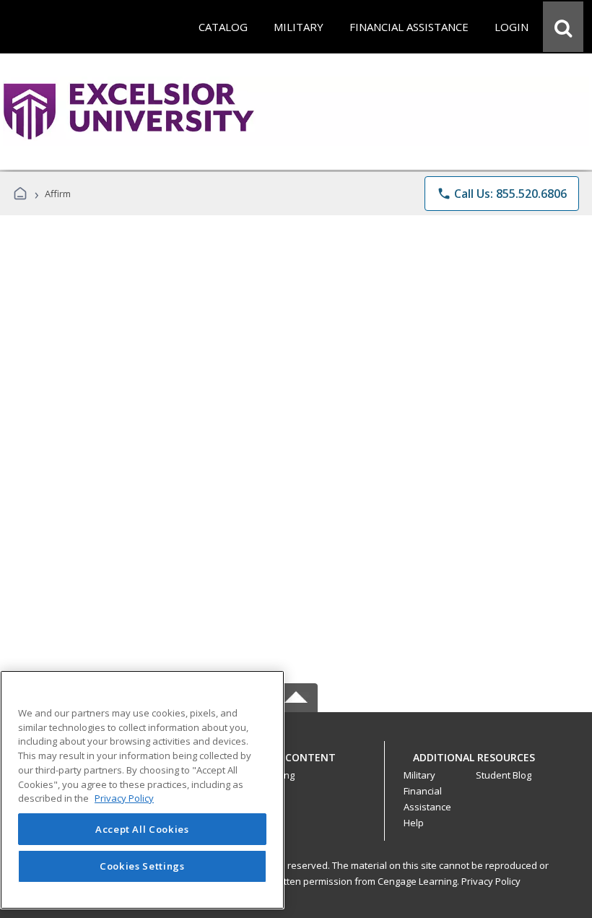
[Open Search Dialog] (563, 26)
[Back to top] (296, 765)
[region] (142, 789)
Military (419, 774)
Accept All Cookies (142, 829)
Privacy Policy (491, 881)
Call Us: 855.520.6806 (502, 194)
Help (414, 822)
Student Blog (503, 774)
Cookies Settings (142, 865)
